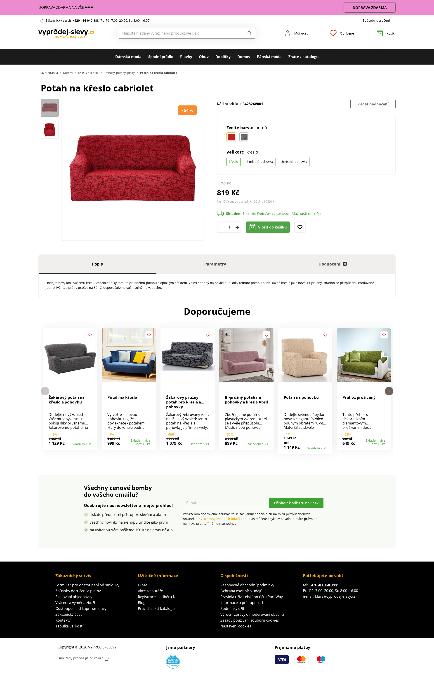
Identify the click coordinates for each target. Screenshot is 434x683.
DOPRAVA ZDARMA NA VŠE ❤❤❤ (66, 7)
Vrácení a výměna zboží (75, 602)
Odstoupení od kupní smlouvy (80, 608)
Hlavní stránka (48, 73)
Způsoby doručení (376, 20)
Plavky (186, 56)
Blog (141, 602)
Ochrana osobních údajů (241, 590)
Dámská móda (128, 56)
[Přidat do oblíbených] (300, 227)
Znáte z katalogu (303, 56)
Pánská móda (269, 56)
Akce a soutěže (150, 590)
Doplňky (223, 56)
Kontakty (63, 620)
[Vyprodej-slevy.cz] (66, 33)
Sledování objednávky (73, 596)
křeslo (233, 161)
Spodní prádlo (160, 56)
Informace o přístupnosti (241, 602)
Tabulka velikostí (69, 626)
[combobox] (176, 33)
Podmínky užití (232, 608)
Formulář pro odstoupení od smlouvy (87, 585)
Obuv (204, 56)
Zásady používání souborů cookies (249, 620)
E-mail (191, 503)
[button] (45, 391)
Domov (243, 56)
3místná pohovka (294, 161)
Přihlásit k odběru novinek (296, 503)
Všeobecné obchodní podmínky (247, 585)
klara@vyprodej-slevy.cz (335, 596)
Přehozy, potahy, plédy (119, 73)
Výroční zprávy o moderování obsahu (252, 614)
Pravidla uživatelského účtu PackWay (251, 596)
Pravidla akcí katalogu (156, 608)
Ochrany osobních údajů (221, 519)
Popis (97, 264)
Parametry (215, 264)
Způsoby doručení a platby (78, 590)
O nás (143, 585)
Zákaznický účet (68, 614)
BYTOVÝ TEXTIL (88, 73)
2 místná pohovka (259, 161)
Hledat (245, 33)
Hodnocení (332, 264)
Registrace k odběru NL (157, 596)
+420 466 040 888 (86, 20)
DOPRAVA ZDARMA (370, 7)
